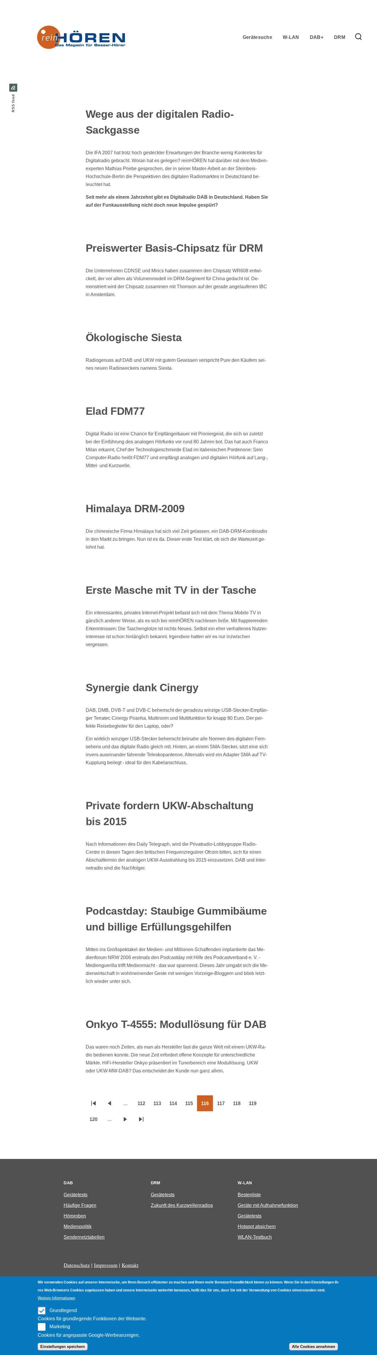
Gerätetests (75, 1194)
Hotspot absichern (257, 1226)
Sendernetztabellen (84, 1237)
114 (175, 1105)
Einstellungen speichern (62, 1346)
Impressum (106, 1264)
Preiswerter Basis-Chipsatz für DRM (174, 248)
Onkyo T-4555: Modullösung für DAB (176, 1024)
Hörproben (75, 1215)
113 (159, 1105)
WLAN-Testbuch (255, 1237)
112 (143, 1105)
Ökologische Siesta (134, 337)
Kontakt (130, 1264)
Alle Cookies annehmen (313, 1346)
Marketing (59, 1326)
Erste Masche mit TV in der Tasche (171, 590)
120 (96, 1121)
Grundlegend (63, 1310)
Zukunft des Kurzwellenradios (182, 1205)
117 (223, 1105)
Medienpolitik (78, 1226)
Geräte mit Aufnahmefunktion (268, 1205)
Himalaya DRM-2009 (135, 508)
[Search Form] (358, 37)
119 (255, 1105)
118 (239, 1105)
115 (191, 1105)
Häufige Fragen (80, 1205)
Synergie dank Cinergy (142, 687)
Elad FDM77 (115, 411)
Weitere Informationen (56, 1298)
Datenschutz (77, 1264)
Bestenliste (249, 1194)
